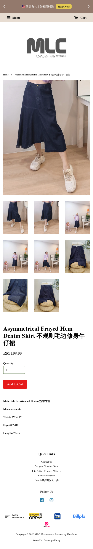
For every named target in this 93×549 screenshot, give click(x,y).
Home (5, 74)
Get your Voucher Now (46, 466)
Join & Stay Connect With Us (46, 470)
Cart (83, 17)
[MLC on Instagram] (51, 501)
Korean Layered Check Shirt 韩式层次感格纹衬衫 (46, 9)
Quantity (8, 363)
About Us (37, 540)
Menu (15, 17)
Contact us (46, 461)
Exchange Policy (52, 540)
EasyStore (72, 534)
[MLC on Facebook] (41, 501)
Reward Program (46, 475)
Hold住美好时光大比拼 (47, 480)
